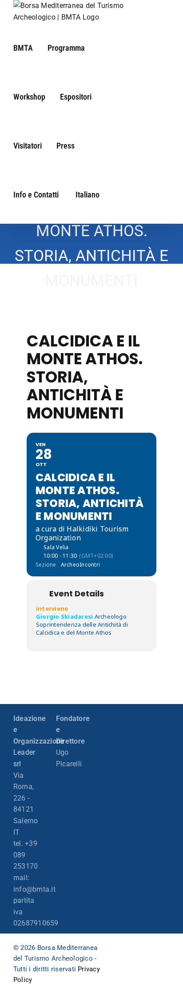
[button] (107, 193)
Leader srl (24, 758)
